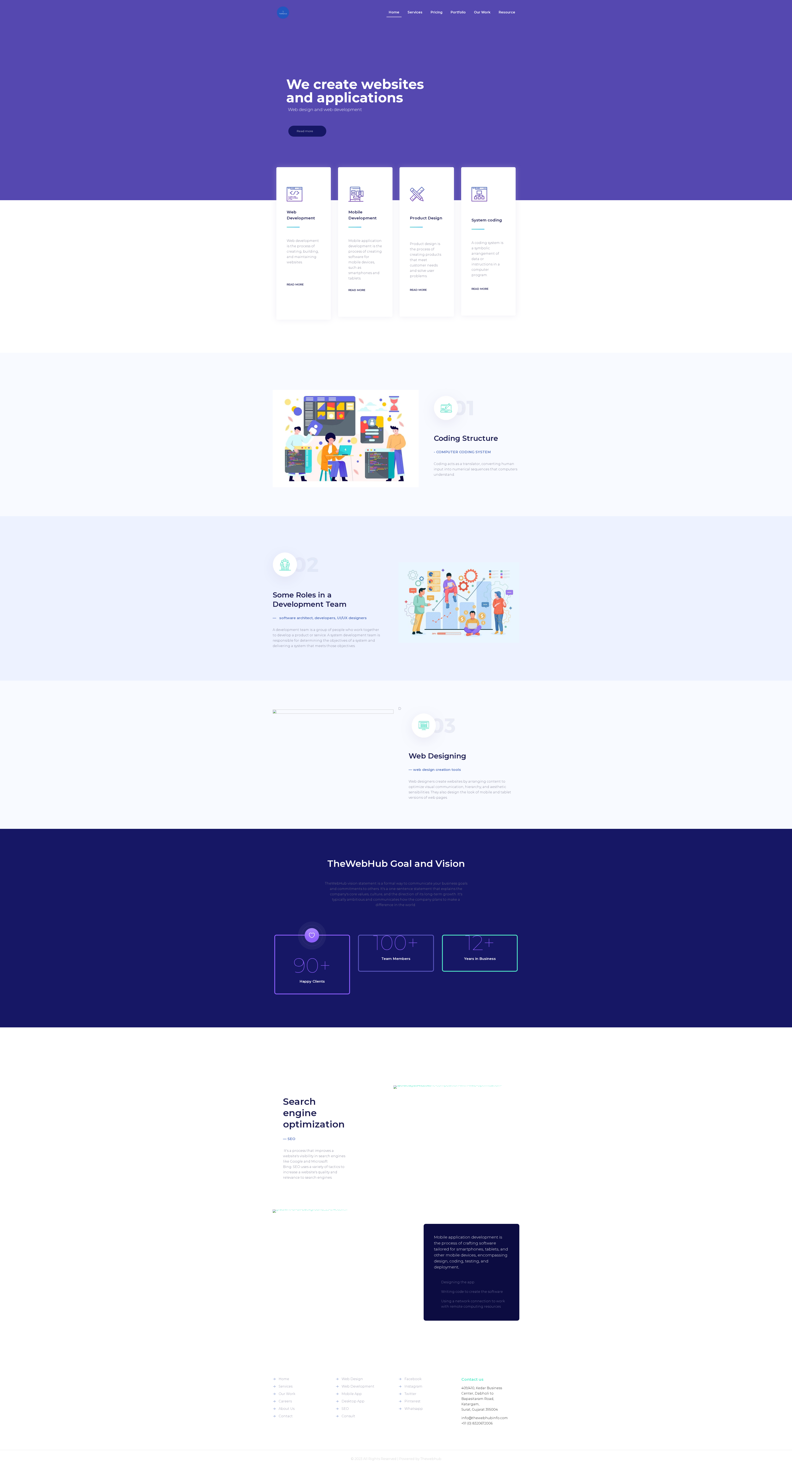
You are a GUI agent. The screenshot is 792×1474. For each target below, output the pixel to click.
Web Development (358, 1386)
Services (285, 1386)
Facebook (413, 1379)
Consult (348, 1416)
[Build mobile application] (337, 1211)
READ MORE (295, 284)
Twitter (410, 1394)
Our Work (287, 1394)
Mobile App (352, 1394)
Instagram (413, 1386)
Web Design (352, 1379)
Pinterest (412, 1401)
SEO (345, 1409)
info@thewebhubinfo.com (484, 1418)
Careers (285, 1401)
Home (284, 1379)
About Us (287, 1409)
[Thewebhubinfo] (283, 12)
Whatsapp (413, 1409)
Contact (286, 1416)
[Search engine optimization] (456, 1087)
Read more (305, 131)
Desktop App (353, 1401)
